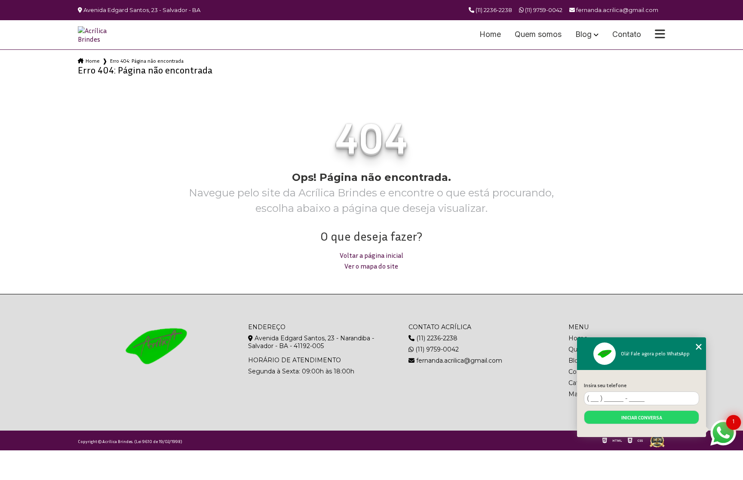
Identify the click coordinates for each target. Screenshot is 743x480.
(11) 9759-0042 (543, 9)
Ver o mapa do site (371, 266)
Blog (583, 35)
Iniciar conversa (641, 417)
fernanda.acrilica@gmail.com (458, 360)
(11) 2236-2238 (493, 9)
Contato (626, 35)
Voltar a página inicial (371, 255)
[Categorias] (660, 35)
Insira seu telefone (605, 385)
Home (490, 35)
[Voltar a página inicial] (98, 34)
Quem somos (538, 35)
